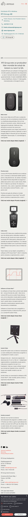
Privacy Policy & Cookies (7, 453)
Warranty (3, 452)
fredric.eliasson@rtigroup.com (13, 27)
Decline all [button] (20, 514)
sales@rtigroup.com (11, 467)
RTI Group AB (9, 37)
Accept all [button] (7, 514)
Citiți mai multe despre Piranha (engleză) (13, 200)
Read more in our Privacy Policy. (10, 501)
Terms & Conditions (6, 450)
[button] (14, 512)
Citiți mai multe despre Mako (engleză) (12, 141)
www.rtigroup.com (9, 30)
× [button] (26, 495)
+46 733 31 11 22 (8, 24)
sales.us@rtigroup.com (11, 482)
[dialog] (14, 506)
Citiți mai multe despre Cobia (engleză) (12, 258)
